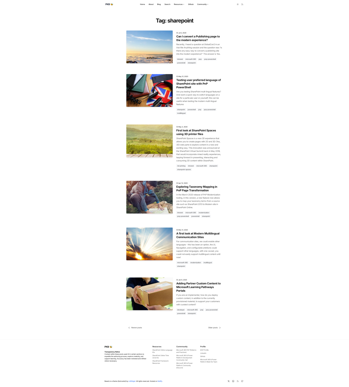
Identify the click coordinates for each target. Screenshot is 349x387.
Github (191, 4)
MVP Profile (204, 350)
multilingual (181, 113)
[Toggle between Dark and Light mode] (237, 4)
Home (142, 4)
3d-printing (181, 166)
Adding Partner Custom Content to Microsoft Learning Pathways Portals (198, 287)
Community (202, 4)
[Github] (242, 381)
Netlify (160, 381)
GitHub (202, 356)
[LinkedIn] (233, 381)
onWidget (132, 381)
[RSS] (237, 381)
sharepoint (192, 63)
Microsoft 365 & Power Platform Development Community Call (184, 357)
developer (180, 310)
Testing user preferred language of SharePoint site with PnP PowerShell (198, 83)
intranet (180, 59)
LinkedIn (203, 353)
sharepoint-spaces (184, 169)
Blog (159, 4)
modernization (204, 213)
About (151, 4)
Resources (178, 4)
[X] (228, 381)
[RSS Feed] (242, 4)
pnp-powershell (210, 59)
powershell (181, 63)
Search (167, 4)
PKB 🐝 (108, 346)
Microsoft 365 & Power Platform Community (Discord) (184, 365)
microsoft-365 (190, 59)
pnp (200, 59)
